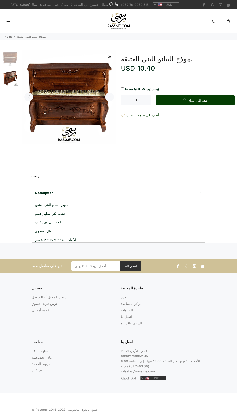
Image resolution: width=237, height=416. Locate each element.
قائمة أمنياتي (40, 310)
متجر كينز (38, 370)
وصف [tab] (35, 176)
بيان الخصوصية (42, 357)
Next (109, 97)
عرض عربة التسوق (45, 304)
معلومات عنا (40, 351)
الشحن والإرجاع (131, 323)
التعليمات (127, 310)
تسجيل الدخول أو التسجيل (50, 297)
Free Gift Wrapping (142, 89)
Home (8, 36)
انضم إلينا (130, 266)
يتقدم (124, 297)
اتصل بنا (126, 317)
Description (44, 193)
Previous (28, 97)
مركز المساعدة (131, 304)
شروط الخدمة (41, 364)
